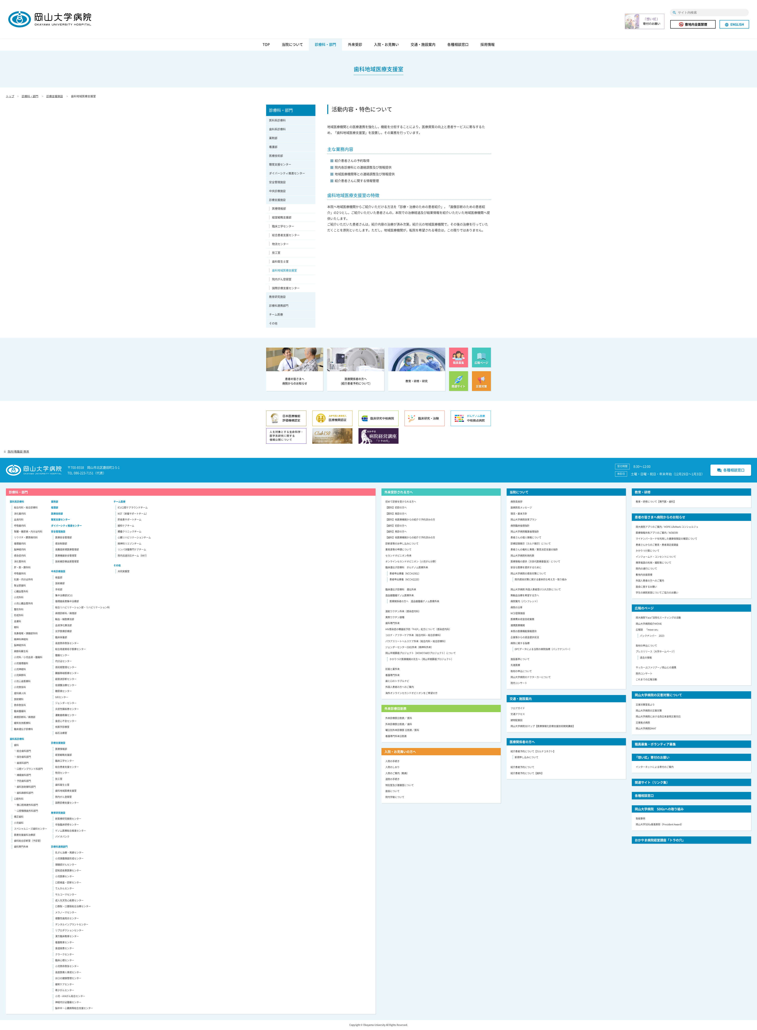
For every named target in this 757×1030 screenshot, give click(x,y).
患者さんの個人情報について (526, 537)
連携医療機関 (518, 625)
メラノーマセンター (65, 912)
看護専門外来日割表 (396, 736)
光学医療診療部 (63, 631)
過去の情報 (646, 657)
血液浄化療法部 (63, 625)
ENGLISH (734, 24)
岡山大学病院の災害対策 (649, 710)
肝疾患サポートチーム (129, 519)
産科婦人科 (20, 693)
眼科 (16, 627)
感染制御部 (61, 543)
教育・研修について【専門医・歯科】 (656, 501)
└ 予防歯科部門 (22, 781)
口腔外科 (18, 799)
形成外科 (18, 615)
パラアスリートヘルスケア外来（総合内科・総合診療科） (416, 641)
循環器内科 (20, 543)
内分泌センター (63, 661)
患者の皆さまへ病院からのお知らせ (660, 517)
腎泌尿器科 (20, 585)
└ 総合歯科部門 (22, 751)
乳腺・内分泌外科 (23, 579)
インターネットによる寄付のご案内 (655, 767)
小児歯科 (18, 823)
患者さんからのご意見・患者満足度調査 (657, 545)
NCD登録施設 (518, 613)
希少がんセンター (64, 990)
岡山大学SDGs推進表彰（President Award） (659, 824)
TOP (266, 44)
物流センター (280, 244)
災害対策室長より (645, 704)
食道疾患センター (64, 948)
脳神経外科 (20, 645)
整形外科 (18, 609)
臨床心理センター (64, 960)
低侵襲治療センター (65, 685)
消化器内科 (20, 513)
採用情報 (487, 44)
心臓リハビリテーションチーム (134, 537)
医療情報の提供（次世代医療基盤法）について (535, 561)
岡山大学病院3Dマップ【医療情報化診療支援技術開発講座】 (543, 726)
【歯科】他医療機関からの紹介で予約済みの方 (410, 537)
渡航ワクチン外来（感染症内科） (403, 611)
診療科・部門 (325, 44)
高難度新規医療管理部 (67, 549)
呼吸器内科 (20, 525)
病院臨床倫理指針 (520, 525)
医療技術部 (276, 156)
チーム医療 (276, 314)
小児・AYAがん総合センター (70, 996)
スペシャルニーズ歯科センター (30, 828)
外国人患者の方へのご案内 (399, 687)
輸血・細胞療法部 (64, 619)
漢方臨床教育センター (67, 936)
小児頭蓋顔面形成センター (69, 858)
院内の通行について (646, 568)
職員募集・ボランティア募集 (655, 744)
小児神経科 (20, 669)
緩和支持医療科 (22, 723)
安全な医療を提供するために (526, 567)
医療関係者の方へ (522, 741)
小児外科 (18, 597)
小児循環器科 (21, 663)
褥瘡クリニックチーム (129, 531)
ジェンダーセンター (65, 703)
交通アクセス (518, 714)
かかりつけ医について (647, 550)
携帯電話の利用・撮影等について (653, 562)
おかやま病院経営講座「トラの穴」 (660, 840)
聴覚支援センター (280, 164)
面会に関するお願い (646, 586)
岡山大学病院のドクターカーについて (531, 677)
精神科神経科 (21, 639)
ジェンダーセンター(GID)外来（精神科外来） (409, 647)
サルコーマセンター (65, 894)
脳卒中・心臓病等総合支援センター (74, 1008)
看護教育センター (64, 942)
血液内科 (18, 519)
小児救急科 (20, 687)
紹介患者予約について (522, 767)
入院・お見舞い (386, 44)
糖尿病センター (63, 691)
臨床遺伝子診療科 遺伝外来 (400, 589)
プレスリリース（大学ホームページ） (656, 651)
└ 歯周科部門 (21, 763)
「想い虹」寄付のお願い (652, 757)
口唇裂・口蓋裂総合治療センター (73, 906)
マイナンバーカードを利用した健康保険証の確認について (666, 538)
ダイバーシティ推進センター (287, 173)
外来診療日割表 (395, 708)
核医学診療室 (62, 727)
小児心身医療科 (22, 681)
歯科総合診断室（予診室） (28, 841)
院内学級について (394, 797)
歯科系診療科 (277, 129)
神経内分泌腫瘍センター (68, 1002)
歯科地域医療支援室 (284, 270)
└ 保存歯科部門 (22, 757)
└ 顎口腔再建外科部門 (26, 805)
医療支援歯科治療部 (24, 835)
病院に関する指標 (520, 643)
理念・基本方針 (519, 513)
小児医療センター (64, 876)
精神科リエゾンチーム (129, 543)
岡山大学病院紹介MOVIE (649, 623)
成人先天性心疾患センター (69, 900)
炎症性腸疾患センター (67, 709)
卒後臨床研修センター (67, 824)
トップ (10, 96)
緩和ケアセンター (64, 984)
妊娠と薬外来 (392, 669)
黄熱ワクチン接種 (394, 617)
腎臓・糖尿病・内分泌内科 (28, 531)
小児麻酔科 (20, 675)
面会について (392, 791)
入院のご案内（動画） (397, 773)
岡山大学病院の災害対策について (658, 694)
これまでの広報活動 (646, 679)
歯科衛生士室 (280, 261)
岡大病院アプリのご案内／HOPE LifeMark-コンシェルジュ (667, 527)
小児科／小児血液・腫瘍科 (28, 657)
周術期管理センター (65, 667)
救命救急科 (20, 705)
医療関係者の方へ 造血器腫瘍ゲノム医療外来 (414, 601)
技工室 (276, 252)
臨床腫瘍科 (20, 711)
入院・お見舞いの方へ (400, 751)
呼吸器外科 (20, 573)
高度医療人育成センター (68, 972)
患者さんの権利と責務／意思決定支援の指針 (534, 549)
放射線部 (60, 583)
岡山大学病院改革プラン (524, 519)
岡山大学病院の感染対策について (528, 573)
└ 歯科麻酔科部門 (23, 793)
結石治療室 (61, 733)
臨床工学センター (283, 226)
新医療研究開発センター (68, 818)
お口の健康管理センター (68, 978)
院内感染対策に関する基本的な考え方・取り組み (541, 579)
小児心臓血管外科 (23, 603)
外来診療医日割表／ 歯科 (398, 724)
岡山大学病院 (49, 19)
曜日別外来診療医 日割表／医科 (402, 730)
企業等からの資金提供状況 (525, 637)
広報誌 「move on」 (647, 629)
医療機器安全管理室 (65, 555)
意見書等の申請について (398, 549)
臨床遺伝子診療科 (23, 729)
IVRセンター (61, 697)
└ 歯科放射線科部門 (25, 787)
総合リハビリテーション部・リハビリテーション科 (82, 607)
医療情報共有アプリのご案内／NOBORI (657, 532)
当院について (292, 44)
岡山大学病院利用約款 (522, 555)
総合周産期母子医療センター (70, 649)
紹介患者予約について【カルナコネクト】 (533, 751)
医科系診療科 (277, 120)
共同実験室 (124, 571)
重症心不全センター (65, 721)
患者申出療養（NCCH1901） (405, 573)
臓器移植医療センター (67, 673)
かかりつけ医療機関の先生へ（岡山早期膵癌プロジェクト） (421, 659)
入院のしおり (392, 767)
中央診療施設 (277, 191)
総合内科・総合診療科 (26, 507)
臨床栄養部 (61, 637)
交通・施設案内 (423, 44)
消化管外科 (20, 561)
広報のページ (644, 608)
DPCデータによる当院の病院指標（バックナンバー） (543, 649)
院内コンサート (519, 683)
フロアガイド (518, 708)
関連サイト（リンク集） (652, 782)
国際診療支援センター (286, 288)
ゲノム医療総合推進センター (70, 830)
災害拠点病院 (643, 722)
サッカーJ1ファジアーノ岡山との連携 (656, 667)
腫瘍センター (62, 655)
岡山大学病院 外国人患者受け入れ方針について (536, 589)
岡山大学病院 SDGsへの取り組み (659, 808)
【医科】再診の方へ (396, 513)
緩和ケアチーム (126, 525)
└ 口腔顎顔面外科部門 (26, 811)
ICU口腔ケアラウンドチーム (133, 507)
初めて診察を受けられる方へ (400, 501)
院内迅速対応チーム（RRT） (133, 555)
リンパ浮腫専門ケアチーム (132, 549)
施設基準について (520, 659)
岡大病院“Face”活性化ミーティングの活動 (658, 617)
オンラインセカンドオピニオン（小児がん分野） (411, 561)
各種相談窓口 (458, 44)
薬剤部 (273, 138)
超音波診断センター (65, 679)
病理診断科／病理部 (24, 717)
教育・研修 (643, 492)
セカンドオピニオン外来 (398, 555)
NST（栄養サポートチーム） (133, 513)
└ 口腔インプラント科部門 (28, 769)
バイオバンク (62, 836)
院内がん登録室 (281, 279)
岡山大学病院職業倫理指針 (525, 531)
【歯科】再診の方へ (396, 531)
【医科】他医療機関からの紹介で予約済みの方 (410, 519)
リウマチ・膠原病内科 (26, 537)
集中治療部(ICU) (64, 595)
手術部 (58, 589)
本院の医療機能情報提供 (524, 631)
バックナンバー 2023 (652, 635)
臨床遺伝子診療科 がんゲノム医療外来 (406, 567)
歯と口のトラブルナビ (397, 681)
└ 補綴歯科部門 (22, 775)
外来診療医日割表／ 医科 (398, 718)
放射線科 (18, 699)
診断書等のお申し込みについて (402, 543)
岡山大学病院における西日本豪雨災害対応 (658, 716)
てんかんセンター (64, 888)
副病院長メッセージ (521, 507)
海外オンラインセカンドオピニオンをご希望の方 (411, 693)
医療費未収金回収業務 (522, 619)
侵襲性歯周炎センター (67, 918)
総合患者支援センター (286, 235)
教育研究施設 (277, 297)
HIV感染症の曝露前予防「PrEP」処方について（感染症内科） (418, 629)
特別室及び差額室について (399, 785)
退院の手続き (392, 779)
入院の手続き (392, 761)
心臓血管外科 (21, 591)
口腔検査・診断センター (68, 882)
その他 (273, 323)
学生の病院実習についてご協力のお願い (657, 592)
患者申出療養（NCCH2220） (405, 579)
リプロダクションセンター (69, 930)
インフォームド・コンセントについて (656, 557)
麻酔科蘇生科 (21, 651)
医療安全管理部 (63, 537)
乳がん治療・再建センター (69, 852)
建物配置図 (516, 720)
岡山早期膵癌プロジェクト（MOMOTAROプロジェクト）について (420, 653)
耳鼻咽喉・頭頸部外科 (26, 633)
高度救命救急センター (67, 643)
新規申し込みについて (526, 757)
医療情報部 (279, 208)
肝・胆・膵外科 (22, 567)
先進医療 (515, 665)
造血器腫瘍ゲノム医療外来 (399, 595)
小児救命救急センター (67, 966)
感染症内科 (20, 555)
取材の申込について (521, 671)
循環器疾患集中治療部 (67, 601)
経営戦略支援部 (281, 217)
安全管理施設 (277, 182)
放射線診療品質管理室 (67, 561)
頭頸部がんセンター (65, 864)
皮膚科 (17, 621)
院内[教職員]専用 (18, 451)
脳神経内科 (20, 549)
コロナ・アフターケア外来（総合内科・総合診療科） (413, 635)
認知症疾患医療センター (68, 870)
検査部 (58, 577)
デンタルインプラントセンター (71, 924)
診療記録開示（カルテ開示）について (531, 543)
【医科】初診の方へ (396, 507)
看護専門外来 (392, 675)
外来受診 (355, 44)
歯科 (16, 745)
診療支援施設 (54, 96)
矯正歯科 (18, 816)
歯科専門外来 (21, 846)
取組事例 (640, 818)
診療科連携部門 (278, 305)
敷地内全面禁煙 (696, 24)
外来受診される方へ (398, 492)
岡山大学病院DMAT (646, 728)
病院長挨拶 (516, 501)
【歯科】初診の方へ (396, 525)
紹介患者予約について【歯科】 (527, 773)
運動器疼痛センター (65, 715)
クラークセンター (64, 954)
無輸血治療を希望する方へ (525, 595)
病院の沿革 (516, 607)
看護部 (273, 147)
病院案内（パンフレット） (525, 601)
